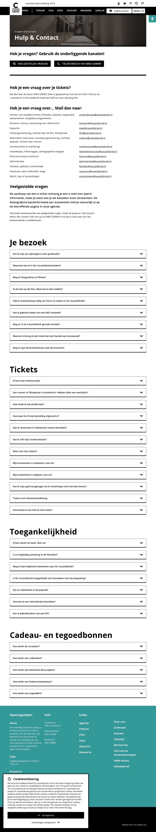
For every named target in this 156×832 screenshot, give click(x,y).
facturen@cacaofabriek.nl (92, 156)
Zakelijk (100, 11)
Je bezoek (120, 727)
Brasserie (86, 11)
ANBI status (121, 760)
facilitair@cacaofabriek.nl (92, 166)
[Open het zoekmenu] (136, 3)
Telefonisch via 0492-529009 (81, 63)
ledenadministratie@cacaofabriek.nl (98, 151)
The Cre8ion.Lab (139, 825)
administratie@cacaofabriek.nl (95, 161)
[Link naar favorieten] (130, 3)
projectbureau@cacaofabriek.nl (95, 114)
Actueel (118, 733)
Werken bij (121, 745)
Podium (40, 11)
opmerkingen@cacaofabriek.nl (95, 176)
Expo (60, 11)
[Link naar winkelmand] (124, 3)
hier (70, 807)
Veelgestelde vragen (33, 63)
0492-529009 (50, 734)
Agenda (24, 11)
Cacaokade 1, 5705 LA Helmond (52, 724)
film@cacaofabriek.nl (90, 133)
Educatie (72, 11)
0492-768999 (50, 742)
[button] (152, 18)
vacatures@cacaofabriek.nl (93, 171)
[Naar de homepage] (16, 7)
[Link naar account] (118, 3)
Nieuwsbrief (121, 766)
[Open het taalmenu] (142, 3)
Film (51, 11)
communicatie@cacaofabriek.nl (95, 146)
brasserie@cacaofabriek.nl (93, 123)
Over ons (119, 721)
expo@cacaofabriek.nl (90, 128)
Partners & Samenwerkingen (125, 752)
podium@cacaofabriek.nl (92, 138)
